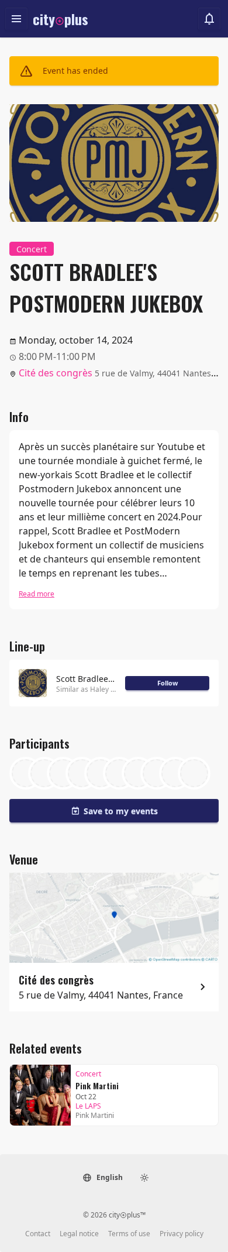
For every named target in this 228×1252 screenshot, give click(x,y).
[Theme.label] (144, 1177)
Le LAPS (88, 1106)
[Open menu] (16, 18)
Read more (36, 594)
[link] (114, 1095)
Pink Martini (97, 1085)
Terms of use (129, 1234)
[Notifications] (209, 18)
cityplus (60, 18)
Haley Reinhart (114, 689)
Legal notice (79, 1234)
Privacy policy (181, 1234)
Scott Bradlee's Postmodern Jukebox (86, 678)
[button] (102, 1177)
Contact (37, 1234)
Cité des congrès (55, 372)
